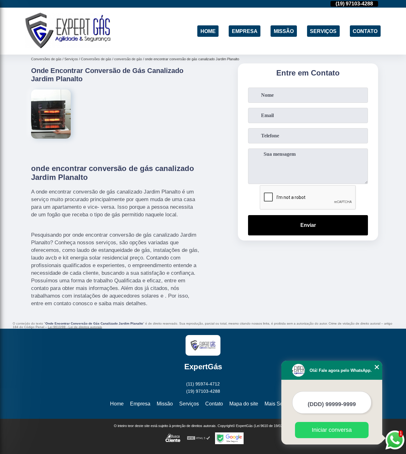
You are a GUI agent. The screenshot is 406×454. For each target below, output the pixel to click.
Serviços (323, 31)
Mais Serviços (280, 403)
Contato (365, 31)
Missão (284, 31)
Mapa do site (243, 403)
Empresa (245, 31)
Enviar (308, 225)
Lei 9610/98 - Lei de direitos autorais (75, 327)
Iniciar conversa (332, 430)
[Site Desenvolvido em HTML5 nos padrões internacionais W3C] (198, 438)
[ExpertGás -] (67, 46)
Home (208, 31)
